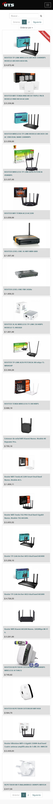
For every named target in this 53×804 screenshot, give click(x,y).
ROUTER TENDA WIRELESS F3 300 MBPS (21, 403)
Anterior (16, 22)
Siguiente (37, 22)
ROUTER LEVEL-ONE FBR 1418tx (18, 289)
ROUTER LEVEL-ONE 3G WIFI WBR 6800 (21, 251)
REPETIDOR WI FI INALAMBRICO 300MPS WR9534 (25, 784)
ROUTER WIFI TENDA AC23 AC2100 (19, 213)
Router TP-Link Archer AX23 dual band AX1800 (24, 594)
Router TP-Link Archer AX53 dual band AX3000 (24, 556)
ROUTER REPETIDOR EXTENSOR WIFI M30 (22, 708)
